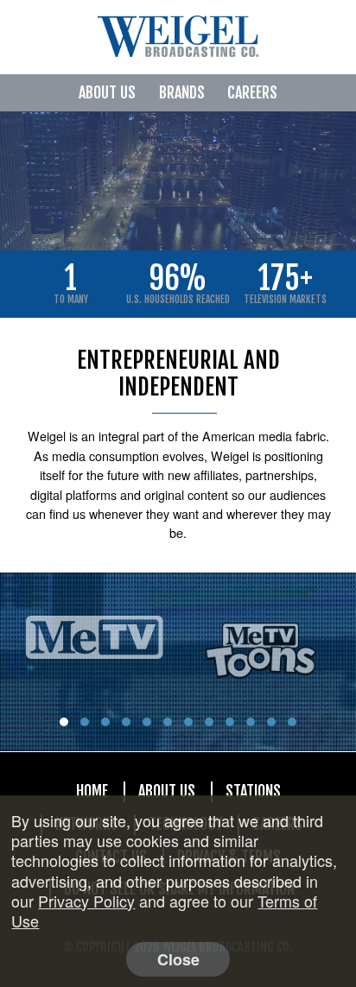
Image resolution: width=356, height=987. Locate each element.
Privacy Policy (86, 900)
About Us (107, 92)
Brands (182, 92)
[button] (64, 722)
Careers (252, 92)
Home (92, 790)
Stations (253, 790)
